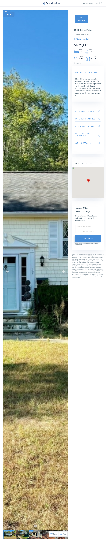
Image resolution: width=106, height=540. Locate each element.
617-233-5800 (88, 3)
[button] (88, 180)
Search (98, 3)
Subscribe (88, 238)
